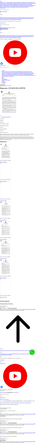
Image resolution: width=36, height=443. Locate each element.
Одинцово (23, 18)
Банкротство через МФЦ (28, 4)
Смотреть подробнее (3, 162)
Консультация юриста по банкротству (27, 6)
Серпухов (1, 19)
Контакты (26, 7)
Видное (4, 17)
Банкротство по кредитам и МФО (9, 6)
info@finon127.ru (2, 363)
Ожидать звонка (3, 440)
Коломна (32, 17)
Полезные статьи (13, 350)
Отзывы (19, 7)
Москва (17, 18)
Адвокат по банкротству (30, 2)
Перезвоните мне (10, 392)
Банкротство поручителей (13, 2)
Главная (1, 85)
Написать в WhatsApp (3, 11)
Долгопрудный (11, 17)
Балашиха (1, 17)
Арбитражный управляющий (18, 5)
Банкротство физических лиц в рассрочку (17, 4)
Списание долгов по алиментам (5, 4)
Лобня (8, 18)
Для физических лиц (3, 353)
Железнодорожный (21, 17)
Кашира (28, 17)
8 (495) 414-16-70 (2, 8)
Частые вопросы (7, 7)
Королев (1, 18)
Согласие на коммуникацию (26, 402)
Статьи (3, 7)
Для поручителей (9, 353)
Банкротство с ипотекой (9, 5)
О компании (23, 7)
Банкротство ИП (2, 5)
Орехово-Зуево (27, 18)
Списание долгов (18, 6)
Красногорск (5, 18)
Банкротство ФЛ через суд (14, 75)
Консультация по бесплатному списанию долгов (19, 3)
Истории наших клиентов (14, 7)
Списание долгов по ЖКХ (31, 3)
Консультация (2, 84)
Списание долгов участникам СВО (5, 3)
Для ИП (14, 353)
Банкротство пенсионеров (22, 2)
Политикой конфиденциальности (28, 309)
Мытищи (20, 18)
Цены (1, 7)
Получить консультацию (12, 308)
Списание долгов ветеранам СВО (20, 353)
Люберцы (11, 18)
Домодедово (16, 17)
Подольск (31, 18)
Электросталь (19, 19)
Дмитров (7, 17)
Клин (30, 17)
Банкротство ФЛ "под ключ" (4, 2)
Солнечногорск (5, 19)
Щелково (15, 19)
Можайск (14, 18)
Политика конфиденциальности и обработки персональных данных (11, 402)
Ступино (9, 19)
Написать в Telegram (3, 27)
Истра (25, 17)
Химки (12, 19)
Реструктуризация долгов (27, 5)
